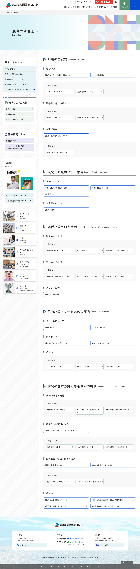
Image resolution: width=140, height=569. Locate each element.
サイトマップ (93, 557)
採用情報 (114, 7)
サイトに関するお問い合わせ (75, 557)
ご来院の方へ (91, 7)
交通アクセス (25, 545)
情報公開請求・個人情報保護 (51, 557)
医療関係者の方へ (103, 7)
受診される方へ (11, 109)
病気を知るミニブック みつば (17, 195)
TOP (7, 13)
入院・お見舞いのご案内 (15, 119)
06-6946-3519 (75, 542)
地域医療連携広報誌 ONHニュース (18, 200)
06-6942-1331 (75, 538)
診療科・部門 (80, 7)
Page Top (126, 562)
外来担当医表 (11, 114)
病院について (69, 7)
